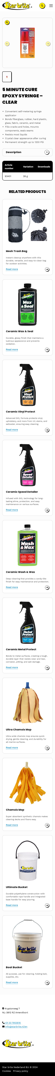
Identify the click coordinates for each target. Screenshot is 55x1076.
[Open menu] (50, 5)
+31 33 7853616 (13, 1022)
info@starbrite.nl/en (16, 1026)
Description (13, 152)
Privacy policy (20, 1071)
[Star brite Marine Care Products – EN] (17, 5)
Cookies (6, 1071)
